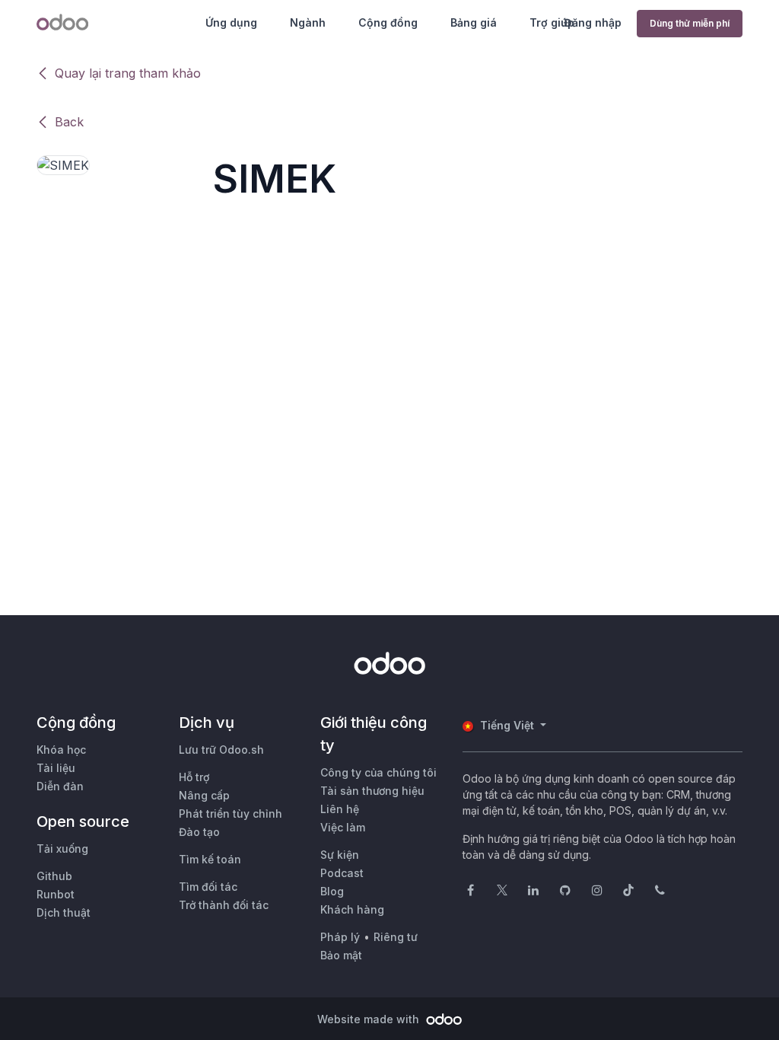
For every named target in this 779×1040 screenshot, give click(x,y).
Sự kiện (339, 854)
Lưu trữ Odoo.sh (221, 749)
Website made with (369, 1019)
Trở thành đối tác (224, 904)
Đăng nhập (593, 22)
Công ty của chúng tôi (378, 772)
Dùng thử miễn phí (690, 23)
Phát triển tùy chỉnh (230, 813)
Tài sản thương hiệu (372, 790)
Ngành (308, 22)
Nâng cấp (204, 795)
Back (69, 121)
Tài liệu (56, 767)
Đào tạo (199, 831)
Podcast (342, 872)
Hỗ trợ (194, 776)
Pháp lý (340, 936)
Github (54, 875)
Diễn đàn (60, 786)
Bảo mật (341, 955)
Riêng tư (396, 936)
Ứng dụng (231, 22)
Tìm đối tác (208, 886)
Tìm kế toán (210, 859)
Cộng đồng (388, 22)
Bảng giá (473, 22)
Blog (332, 891)
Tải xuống (62, 848)
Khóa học (61, 749)
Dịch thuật (64, 912)
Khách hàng (352, 909)
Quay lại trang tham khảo (128, 73)
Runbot (56, 894)
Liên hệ (339, 808)
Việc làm (342, 827)
